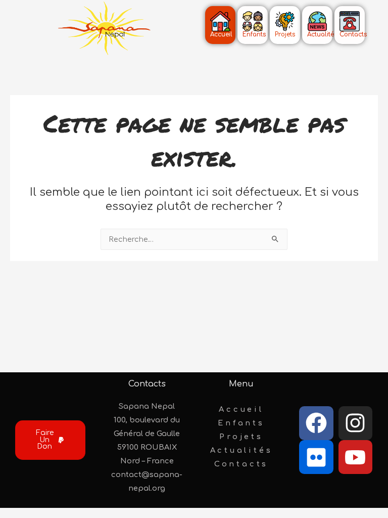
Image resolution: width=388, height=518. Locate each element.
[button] (50, 440)
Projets (241, 437)
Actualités (241, 450)
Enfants (241, 423)
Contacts (241, 464)
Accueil (241, 409)
